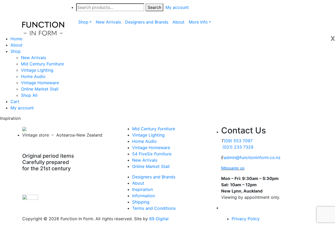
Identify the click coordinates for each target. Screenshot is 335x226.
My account (22, 107)
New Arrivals (33, 57)
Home (16, 38)
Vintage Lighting (37, 70)
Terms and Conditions (154, 208)
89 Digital (159, 218)
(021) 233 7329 (237, 147)
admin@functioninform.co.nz (252, 157)
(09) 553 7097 (238, 140)
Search (154, 7)
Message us (232, 168)
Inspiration (142, 189)
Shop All (29, 95)
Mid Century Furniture (42, 63)
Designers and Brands (153, 176)
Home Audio (33, 76)
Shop (15, 51)
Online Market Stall (39, 89)
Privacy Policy (246, 218)
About (16, 45)
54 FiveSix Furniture (151, 153)
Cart (14, 101)
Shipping (140, 202)
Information (143, 195)
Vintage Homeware (40, 82)
